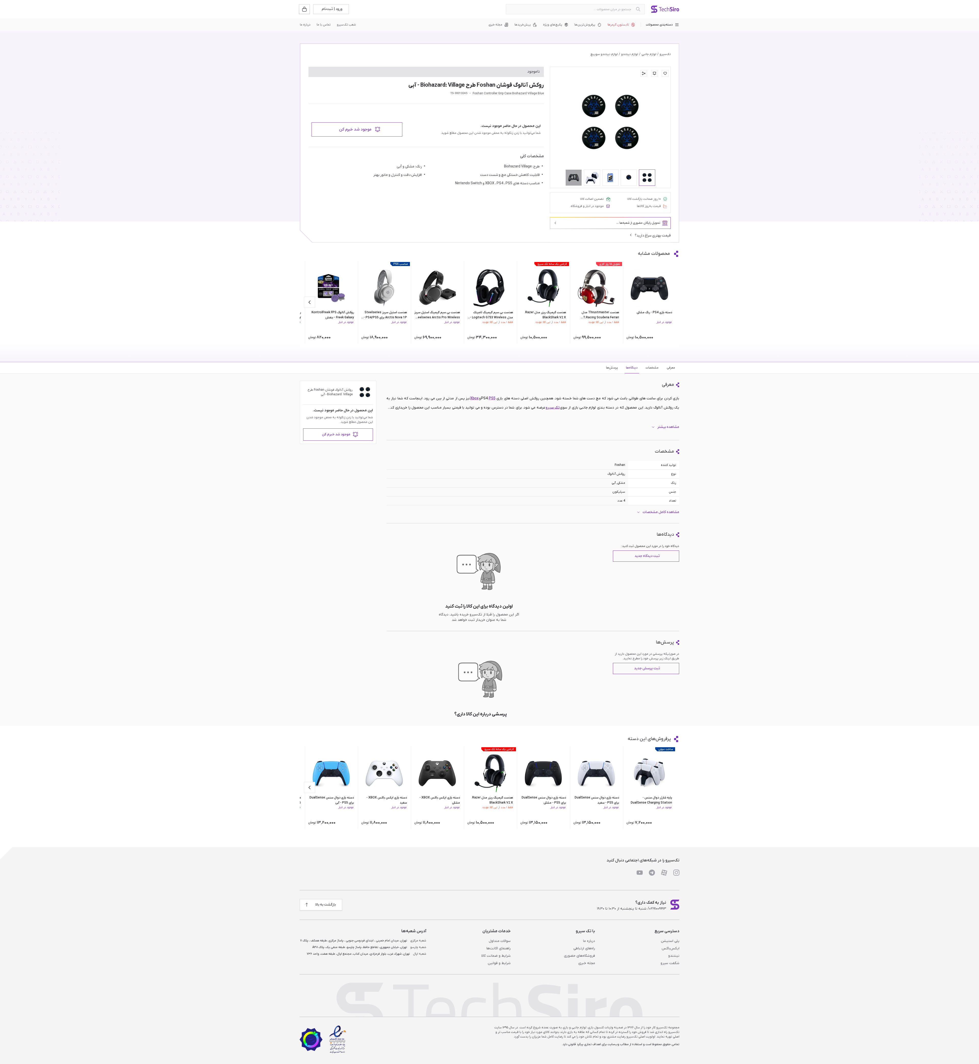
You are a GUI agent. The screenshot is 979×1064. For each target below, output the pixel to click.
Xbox (474, 398)
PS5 (492, 398)
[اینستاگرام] (676, 873)
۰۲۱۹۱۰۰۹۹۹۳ (657, 908)
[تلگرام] (652, 873)
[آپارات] (664, 873)
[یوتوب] (640, 873)
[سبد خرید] (305, 9)
